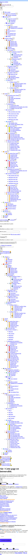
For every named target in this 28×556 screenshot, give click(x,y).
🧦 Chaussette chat (15, 287)
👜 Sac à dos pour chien (14, 435)
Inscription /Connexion (5, 508)
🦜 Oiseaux (5, 256)
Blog (1, 507)
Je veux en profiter (5, 540)
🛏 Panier (11, 339)
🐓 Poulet (5, 454)
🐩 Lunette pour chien (14, 440)
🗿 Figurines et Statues (14, 294)
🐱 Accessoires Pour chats (12, 321)
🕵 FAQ (11, 387)
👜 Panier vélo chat (13, 356)
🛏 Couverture (12, 416)
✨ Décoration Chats (10, 290)
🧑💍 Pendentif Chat (16, 315)
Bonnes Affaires (8, 512)
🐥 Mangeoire (9, 259)
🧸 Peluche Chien (13, 268)
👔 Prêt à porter (9, 275)
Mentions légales (4, 513)
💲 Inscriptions (12, 374)
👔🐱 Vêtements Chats (14, 283)
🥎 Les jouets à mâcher (14, 427)
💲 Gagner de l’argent (11, 372)
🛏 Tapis (11, 412)
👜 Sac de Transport (10, 352)
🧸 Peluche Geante (13, 271)
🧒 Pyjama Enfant (10, 273)
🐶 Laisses (11, 400)
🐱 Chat (5, 320)
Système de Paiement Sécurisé (7, 501)
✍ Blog (8, 384)
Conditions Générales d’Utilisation (8, 521)
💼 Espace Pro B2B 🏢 (5, 456)
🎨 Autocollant (12, 293)
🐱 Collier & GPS (13, 324)
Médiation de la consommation (7, 516)
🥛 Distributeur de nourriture (12, 341)
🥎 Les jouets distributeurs (15, 428)
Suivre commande (4, 520)
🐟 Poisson (5, 448)
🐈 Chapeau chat (13, 363)
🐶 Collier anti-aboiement (14, 397)
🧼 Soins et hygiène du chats (12, 359)
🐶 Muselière (12, 401)
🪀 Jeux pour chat (10, 345)
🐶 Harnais (11, 399)
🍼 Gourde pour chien (14, 404)
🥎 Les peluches (12, 429)
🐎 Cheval (5, 318)
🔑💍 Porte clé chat (16, 317)
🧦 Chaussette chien (16, 280)
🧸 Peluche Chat (12, 269)
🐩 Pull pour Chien (13, 444)
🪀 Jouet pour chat (13, 346)
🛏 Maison (11, 337)
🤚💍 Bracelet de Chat (16, 314)
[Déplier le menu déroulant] (9, 264)
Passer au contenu (4, 2)
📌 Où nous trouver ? (14, 386)
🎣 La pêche (9, 450)
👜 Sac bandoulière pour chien (16, 436)
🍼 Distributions (9, 403)
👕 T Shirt (13, 277)
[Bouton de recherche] (1, 249)
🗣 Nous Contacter (13, 378)
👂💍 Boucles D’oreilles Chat (18, 313)
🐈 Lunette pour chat (13, 361)
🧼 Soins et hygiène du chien (12, 431)
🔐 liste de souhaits (13, 382)
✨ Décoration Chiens (11, 296)
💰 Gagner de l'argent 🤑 (6, 458)
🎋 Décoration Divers (11, 302)
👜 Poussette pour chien (14, 433)
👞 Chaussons (14, 282)
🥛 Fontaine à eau (13, 344)
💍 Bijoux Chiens (13, 305)
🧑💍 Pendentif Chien (16, 309)
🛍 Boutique (8, 376)
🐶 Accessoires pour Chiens (12, 394)
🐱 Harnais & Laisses (14, 325)
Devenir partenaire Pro (5, 510)
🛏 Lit (10, 410)
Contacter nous (18, 486)
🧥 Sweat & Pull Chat (16, 286)
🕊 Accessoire (9, 261)
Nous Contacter (3, 498)
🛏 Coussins (11, 333)
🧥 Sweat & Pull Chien (16, 279)
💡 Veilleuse (9, 265)
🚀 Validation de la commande (16, 383)
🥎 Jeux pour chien (10, 424)
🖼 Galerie (11, 390)
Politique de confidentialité (6, 502)
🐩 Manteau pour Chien (14, 446)
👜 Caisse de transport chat (15, 353)
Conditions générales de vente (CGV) (8, 515)
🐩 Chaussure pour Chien (14, 447)
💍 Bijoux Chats (12, 311)
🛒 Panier (8, 380)
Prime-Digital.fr (18, 552)
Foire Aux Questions (4, 506)
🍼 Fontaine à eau (13, 407)
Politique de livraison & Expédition (8, 519)
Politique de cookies (4, 504)
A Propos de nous (4, 497)
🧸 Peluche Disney (13, 272)
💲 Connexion (12, 375)
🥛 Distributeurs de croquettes (15, 342)
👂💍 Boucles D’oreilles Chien (18, 306)
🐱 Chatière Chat (13, 326)
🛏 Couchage (9, 408)
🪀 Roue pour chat (13, 348)
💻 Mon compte (6, 368)
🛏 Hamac (11, 335)
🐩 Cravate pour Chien (14, 443)
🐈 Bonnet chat (12, 364)
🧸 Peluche (8, 267)
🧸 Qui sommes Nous (14, 392)
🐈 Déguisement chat (13, 365)
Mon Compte (3, 495)
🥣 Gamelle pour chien (14, 421)
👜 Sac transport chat (13, 357)
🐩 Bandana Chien (13, 442)
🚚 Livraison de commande (12, 369)
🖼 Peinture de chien (13, 297)
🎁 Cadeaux (6, 264)
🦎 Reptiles (5, 452)
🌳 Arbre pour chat (10, 328)
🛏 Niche (11, 331)
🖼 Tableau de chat (13, 291)
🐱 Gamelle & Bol (13, 322)
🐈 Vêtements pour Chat (11, 360)
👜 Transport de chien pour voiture (17, 437)
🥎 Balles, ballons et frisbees (15, 425)
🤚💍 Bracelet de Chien (17, 307)
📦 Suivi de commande (14, 371)
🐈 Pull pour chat (13, 367)
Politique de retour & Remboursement (8, 517)
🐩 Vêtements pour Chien (12, 439)
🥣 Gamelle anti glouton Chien (16, 422)
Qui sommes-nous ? (4, 503)
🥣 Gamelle (8, 420)
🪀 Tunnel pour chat (13, 350)
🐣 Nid (7, 258)
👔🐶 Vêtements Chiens (14, 276)
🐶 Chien (5, 393)
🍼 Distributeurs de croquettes (15, 405)
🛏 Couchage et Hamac (11, 329)
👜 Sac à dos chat (13, 354)
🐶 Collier (11, 396)
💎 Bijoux (8, 303)
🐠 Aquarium (9, 451)
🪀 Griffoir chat (12, 349)
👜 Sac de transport (10, 432)
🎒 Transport (9, 262)
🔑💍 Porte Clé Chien (16, 310)
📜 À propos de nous (13, 388)
